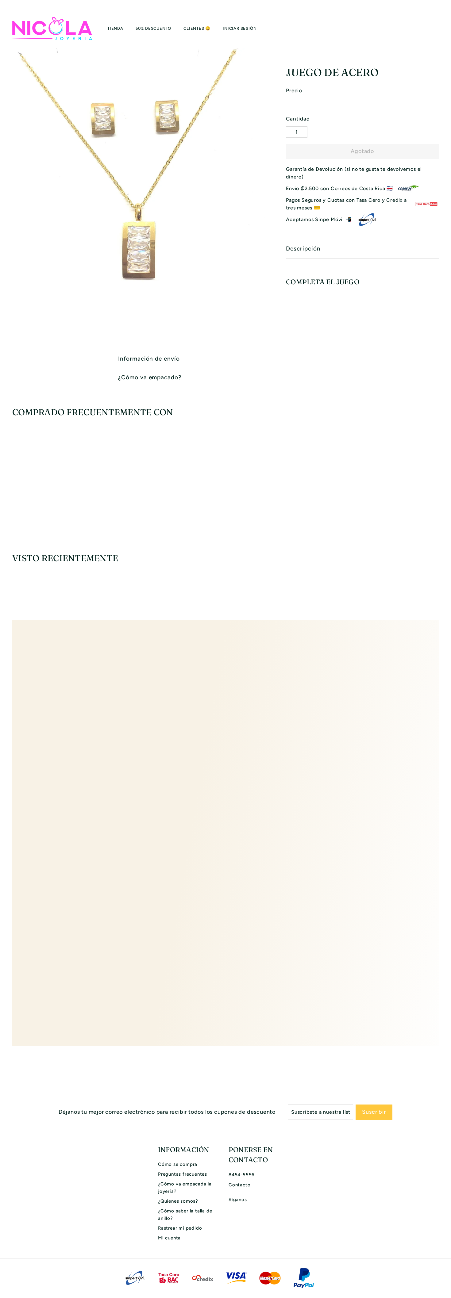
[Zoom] (138, 174)
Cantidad (298, 119)
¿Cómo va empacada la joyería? (185, 1187)
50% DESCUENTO (153, 28)
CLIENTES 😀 (196, 28)
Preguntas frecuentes (182, 1174)
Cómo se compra (177, 1164)
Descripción (303, 248)
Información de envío (149, 358)
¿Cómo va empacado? (150, 377)
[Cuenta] (431, 28)
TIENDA (115, 28)
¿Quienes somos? (178, 1201)
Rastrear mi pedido (180, 1228)
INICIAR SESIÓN (239, 28)
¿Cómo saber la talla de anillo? (185, 1214)
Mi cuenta (169, 1238)
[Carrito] (438, 28)
